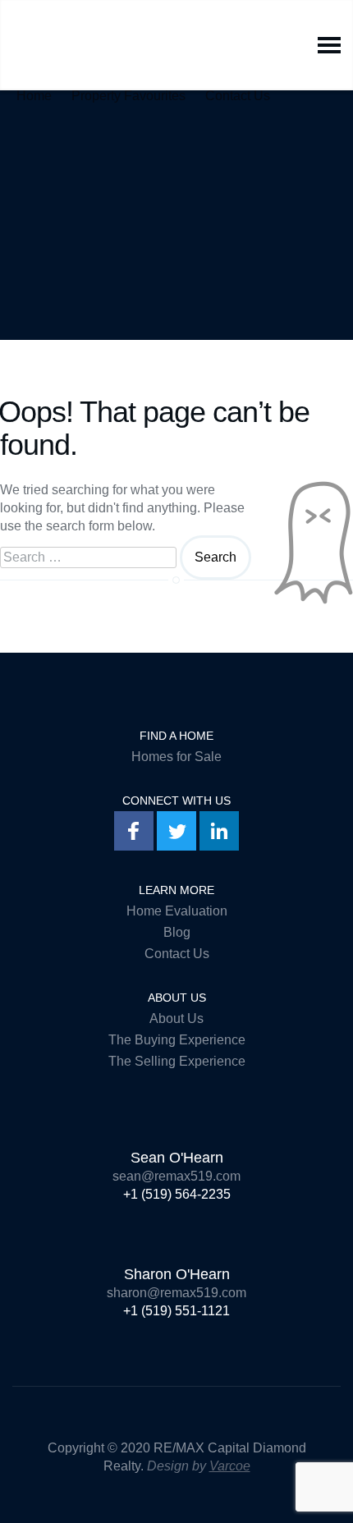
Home (34, 92)
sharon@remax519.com (176, 1293)
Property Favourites (128, 92)
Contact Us (237, 92)
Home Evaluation (176, 911)
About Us (176, 1018)
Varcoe (229, 1466)
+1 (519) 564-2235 (177, 1194)
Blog (176, 932)
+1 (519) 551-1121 (176, 1311)
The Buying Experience (176, 1040)
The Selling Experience (176, 1061)
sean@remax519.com (176, 1176)
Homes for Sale (176, 757)
